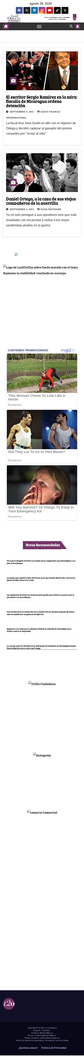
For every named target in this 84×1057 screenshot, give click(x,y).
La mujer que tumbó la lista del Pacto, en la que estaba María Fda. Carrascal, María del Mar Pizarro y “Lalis (41, 578)
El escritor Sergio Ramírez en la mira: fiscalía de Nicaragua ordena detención (41, 101)
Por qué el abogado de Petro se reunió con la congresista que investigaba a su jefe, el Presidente (41, 561)
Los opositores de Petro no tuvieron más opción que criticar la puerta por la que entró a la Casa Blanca (40, 596)
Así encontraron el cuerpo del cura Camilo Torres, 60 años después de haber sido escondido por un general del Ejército (40, 612)
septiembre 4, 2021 (22, 209)
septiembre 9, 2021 (22, 111)
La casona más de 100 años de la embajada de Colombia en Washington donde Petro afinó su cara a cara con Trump (41, 647)
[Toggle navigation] (39, 26)
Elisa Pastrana (51, 209)
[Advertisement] (42, 717)
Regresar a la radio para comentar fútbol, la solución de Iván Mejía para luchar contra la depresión (39, 629)
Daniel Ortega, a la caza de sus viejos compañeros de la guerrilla (41, 201)
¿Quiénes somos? (28, 1047)
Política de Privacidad (53, 1047)
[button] (71, 26)
